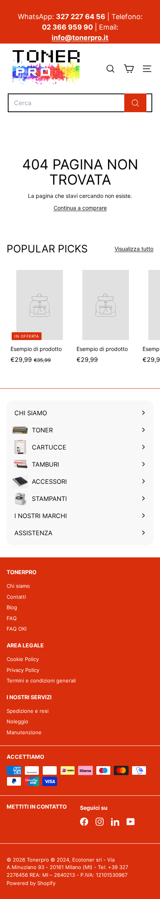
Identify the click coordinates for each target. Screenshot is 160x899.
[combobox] (80, 102)
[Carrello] (129, 68)
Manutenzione (24, 732)
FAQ (12, 618)
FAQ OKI (16, 629)
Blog (12, 607)
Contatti (16, 597)
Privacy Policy (23, 670)
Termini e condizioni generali (41, 680)
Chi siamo (18, 586)
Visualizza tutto (134, 248)
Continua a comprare (80, 207)
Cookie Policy (23, 659)
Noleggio (17, 721)
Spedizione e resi (28, 711)
